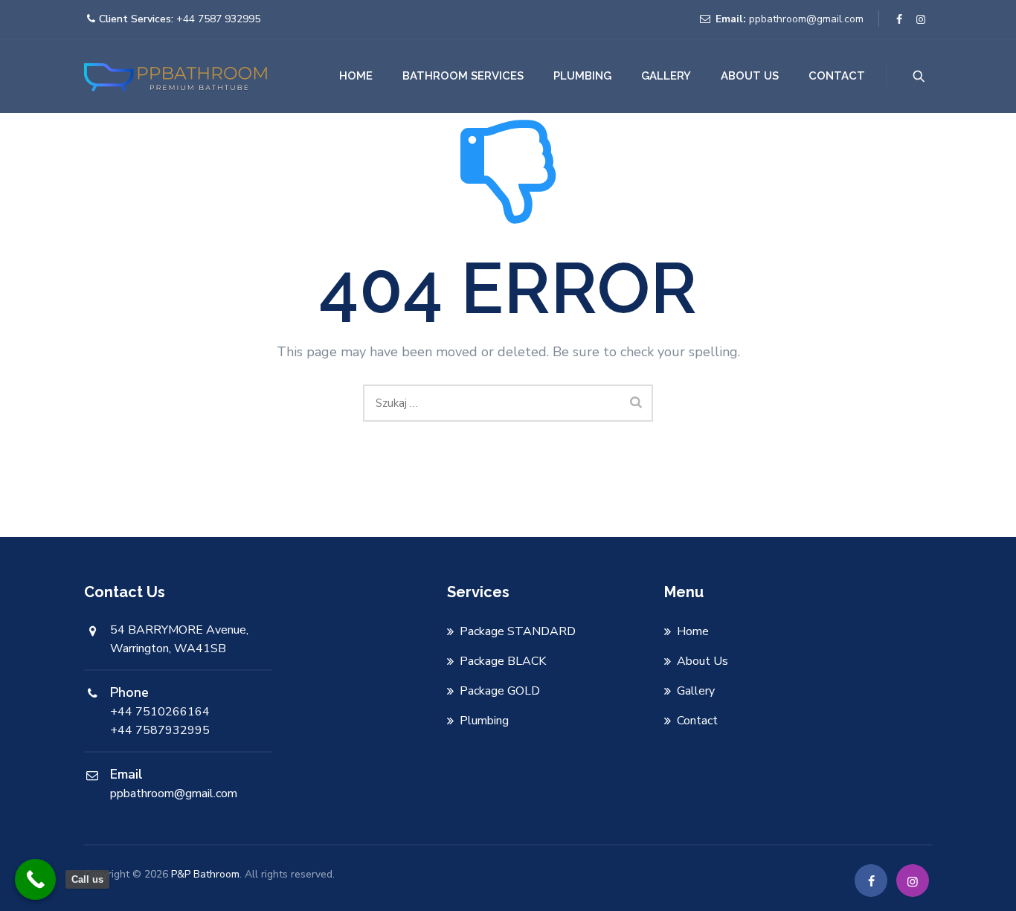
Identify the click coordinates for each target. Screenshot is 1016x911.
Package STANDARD (518, 631)
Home (693, 631)
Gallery (666, 76)
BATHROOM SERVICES (463, 76)
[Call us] (35, 879)
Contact (836, 76)
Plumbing (582, 76)
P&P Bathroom (205, 874)
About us (750, 76)
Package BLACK (503, 661)
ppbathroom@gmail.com (806, 19)
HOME (356, 76)
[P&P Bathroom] (177, 76)
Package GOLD (500, 691)
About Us (702, 661)
